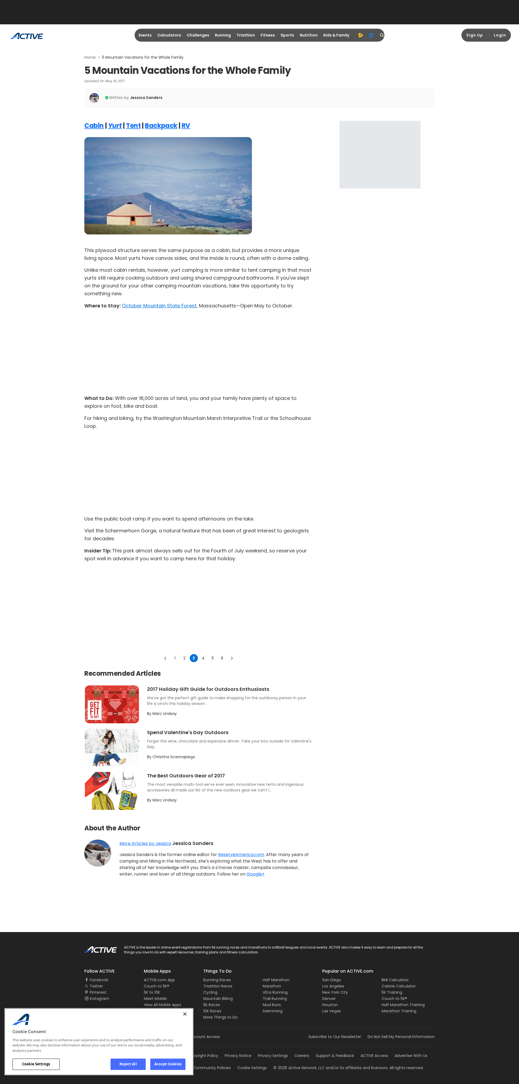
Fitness (268, 35)
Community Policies (212, 1067)
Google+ (256, 874)
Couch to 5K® (156, 986)
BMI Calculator (395, 980)
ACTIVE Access (374, 1055)
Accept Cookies (167, 1064)
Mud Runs (272, 1004)
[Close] (185, 1014)
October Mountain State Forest (159, 305)
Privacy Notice (238, 1055)
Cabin (94, 125)
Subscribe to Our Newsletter (334, 1036)
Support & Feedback (335, 1055)
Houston (330, 1004)
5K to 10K (152, 992)
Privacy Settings (273, 1055)
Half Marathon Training (403, 1004)
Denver (329, 998)
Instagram (99, 998)
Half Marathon (276, 980)
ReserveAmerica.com (241, 854)
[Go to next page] (232, 658)
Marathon (272, 986)
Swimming (272, 1011)
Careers (301, 1055)
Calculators (169, 35)
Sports (287, 35)
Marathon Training (399, 1011)
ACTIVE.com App (159, 980)
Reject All (128, 1064)
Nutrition (309, 35)
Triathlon (246, 35)
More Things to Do (220, 1017)
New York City (335, 992)
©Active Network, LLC (299, 1067)
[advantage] (360, 35)
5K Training (392, 992)
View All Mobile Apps (162, 1004)
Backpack (161, 125)
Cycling (210, 992)
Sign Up (474, 35)
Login (500, 35)
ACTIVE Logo (95, 947)
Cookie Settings (36, 1064)
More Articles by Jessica (145, 843)
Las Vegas (331, 1011)
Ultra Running (275, 992)
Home (90, 57)
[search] (382, 35)
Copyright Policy (203, 1055)
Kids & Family (336, 35)
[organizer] (371, 35)
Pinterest (98, 992)
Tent (133, 125)
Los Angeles (333, 986)
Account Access (204, 1036)
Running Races (217, 980)
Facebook (99, 980)
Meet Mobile (155, 998)
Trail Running (275, 998)
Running (223, 35)
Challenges (198, 35)
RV (186, 125)
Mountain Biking (218, 998)
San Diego (331, 980)
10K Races (212, 1011)
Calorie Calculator (399, 986)
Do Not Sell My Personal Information (401, 1036)
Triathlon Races (217, 986)
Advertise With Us (411, 1055)
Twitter (96, 986)
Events (145, 35)
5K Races (211, 1004)
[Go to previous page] (165, 658)
